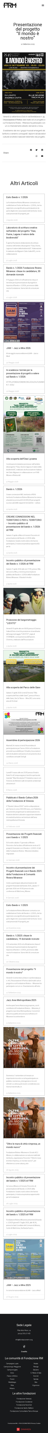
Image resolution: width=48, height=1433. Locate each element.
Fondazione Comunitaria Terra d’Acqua (24, 1411)
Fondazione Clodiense (24, 1402)
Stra (35, 1382)
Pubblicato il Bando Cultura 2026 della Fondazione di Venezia (22, 799)
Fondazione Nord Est (24, 1405)
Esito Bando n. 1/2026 (17, 197)
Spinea (35, 1379)
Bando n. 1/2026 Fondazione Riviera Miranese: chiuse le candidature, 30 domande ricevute (23, 271)
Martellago (12, 1382)
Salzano (36, 1370)
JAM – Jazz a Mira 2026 (18, 348)
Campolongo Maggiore (12, 1367)
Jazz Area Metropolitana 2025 (21, 1000)
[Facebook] (24, 1346)
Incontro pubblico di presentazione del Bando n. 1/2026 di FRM (23, 562)
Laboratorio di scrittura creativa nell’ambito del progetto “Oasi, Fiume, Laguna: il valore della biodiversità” (21, 232)
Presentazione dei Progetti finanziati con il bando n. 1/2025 (24, 835)
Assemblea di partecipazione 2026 (23, 740)
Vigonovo (35, 1385)
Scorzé (35, 1376)
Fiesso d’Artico (12, 1376)
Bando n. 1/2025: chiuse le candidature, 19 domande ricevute (22, 937)
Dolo (12, 1373)
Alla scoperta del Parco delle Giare (23, 687)
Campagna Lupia (12, 1363)
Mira (12, 1385)
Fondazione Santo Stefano (24, 1408)
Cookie (38, 1423)
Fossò (12, 1379)
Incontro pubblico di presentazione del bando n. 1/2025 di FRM (23, 1179)
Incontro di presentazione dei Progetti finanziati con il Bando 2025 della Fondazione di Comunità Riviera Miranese (24, 872)
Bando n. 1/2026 (14, 489)
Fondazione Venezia (24, 1399)
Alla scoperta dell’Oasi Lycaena (21, 458)
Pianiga (35, 1367)
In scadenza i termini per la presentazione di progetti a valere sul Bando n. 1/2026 (22, 373)
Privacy (33, 1423)
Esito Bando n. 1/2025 (17, 905)
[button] (43, 5)
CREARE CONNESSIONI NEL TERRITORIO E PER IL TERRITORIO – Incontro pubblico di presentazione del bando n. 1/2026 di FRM (24, 523)
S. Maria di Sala (36, 1373)
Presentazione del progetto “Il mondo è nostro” (21, 971)
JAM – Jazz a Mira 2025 (18, 1285)
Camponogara (12, 1370)
